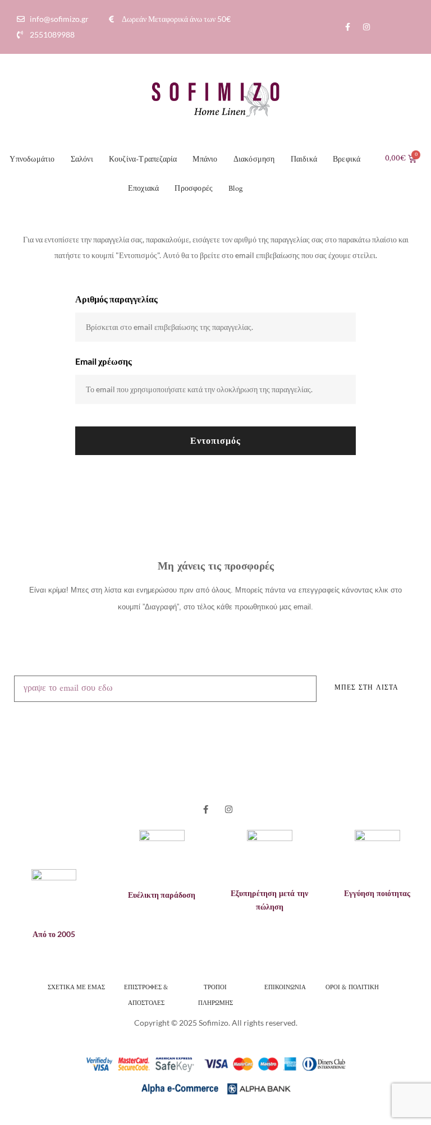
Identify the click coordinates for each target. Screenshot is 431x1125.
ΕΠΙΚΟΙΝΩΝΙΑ (285, 986)
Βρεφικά (346, 160)
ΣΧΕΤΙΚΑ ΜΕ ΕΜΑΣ (76, 986)
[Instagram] (366, 27)
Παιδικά (304, 160)
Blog (235, 189)
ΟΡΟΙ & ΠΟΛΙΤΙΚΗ (352, 986)
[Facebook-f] (348, 27)
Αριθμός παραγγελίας (116, 298)
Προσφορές (194, 189)
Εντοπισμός (215, 440)
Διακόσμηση (254, 160)
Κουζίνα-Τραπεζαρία (143, 160)
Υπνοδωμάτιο (32, 160)
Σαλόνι (82, 160)
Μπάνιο (204, 160)
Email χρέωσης (103, 361)
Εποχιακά (143, 189)
